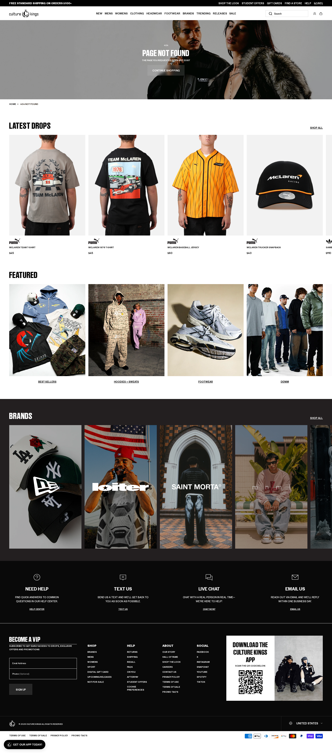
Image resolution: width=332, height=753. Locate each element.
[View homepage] (23, 13)
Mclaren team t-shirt (22, 247)
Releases (220, 13)
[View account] (315, 13)
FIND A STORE (293, 3)
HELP (308, 3)
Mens (109, 13)
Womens (121, 13)
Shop (91, 645)
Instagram (203, 661)
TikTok (201, 681)
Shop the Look (171, 661)
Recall (131, 661)
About (167, 645)
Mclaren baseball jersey (183, 247)
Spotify (201, 676)
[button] (321, 13)
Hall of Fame (170, 656)
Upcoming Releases (99, 676)
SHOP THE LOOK (228, 3)
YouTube (202, 671)
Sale (232, 13)
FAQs (130, 666)
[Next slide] (323, 184)
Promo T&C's (170, 691)
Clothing (137, 13)
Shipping (132, 656)
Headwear (154, 13)
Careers (167, 666)
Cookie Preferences (135, 688)
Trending (203, 13)
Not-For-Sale (95, 681)
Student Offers (137, 681)
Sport (91, 666)
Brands (188, 13)
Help (131, 645)
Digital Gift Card (98, 671)
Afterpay (132, 676)
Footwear (172, 13)
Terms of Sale (171, 686)
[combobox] (287, 13)
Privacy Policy (171, 676)
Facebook (203, 651)
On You (131, 671)
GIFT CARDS (274, 3)
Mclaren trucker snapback (264, 247)
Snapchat (203, 666)
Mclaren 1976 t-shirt (101, 247)
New (99, 13)
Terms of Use (170, 681)
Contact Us (169, 671)
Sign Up (21, 689)
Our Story (168, 651)
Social (202, 645)
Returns (132, 651)
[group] (45, 487)
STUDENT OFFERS (253, 3)
